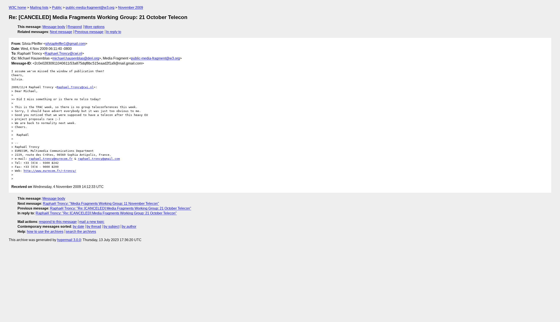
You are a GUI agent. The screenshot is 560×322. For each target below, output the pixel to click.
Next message (61, 32)
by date (78, 226)
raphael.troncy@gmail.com (99, 158)
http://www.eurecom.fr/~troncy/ (50, 170)
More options (94, 27)
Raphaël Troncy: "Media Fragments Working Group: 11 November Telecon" (101, 203)
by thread (94, 226)
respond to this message (58, 222)
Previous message (89, 32)
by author (129, 226)
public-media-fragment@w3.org (90, 7)
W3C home (17, 7)
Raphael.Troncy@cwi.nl (63, 53)
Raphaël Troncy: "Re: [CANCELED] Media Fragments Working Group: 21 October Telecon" (120, 208)
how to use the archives (45, 231)
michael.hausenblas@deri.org (75, 58)
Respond (75, 27)
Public (57, 7)
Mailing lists (39, 7)
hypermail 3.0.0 (69, 240)
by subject (111, 226)
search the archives (81, 231)
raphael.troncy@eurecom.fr (51, 158)
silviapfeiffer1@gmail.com (65, 44)
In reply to (113, 32)
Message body (53, 27)
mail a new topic (91, 222)
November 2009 (130, 7)
